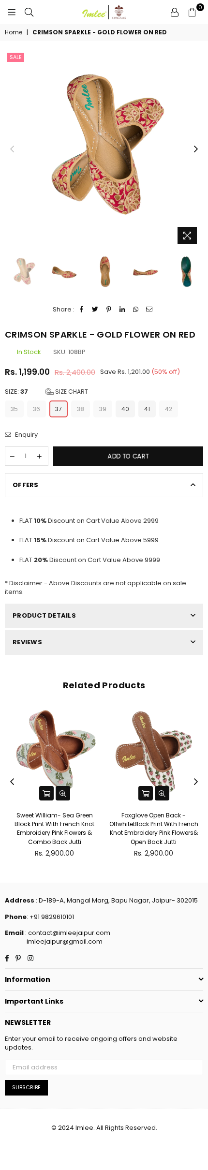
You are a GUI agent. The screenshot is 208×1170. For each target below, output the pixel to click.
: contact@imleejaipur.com (67, 932)
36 (36, 409)
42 (168, 409)
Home (13, 32)
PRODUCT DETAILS (44, 615)
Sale (16, 57)
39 (102, 409)
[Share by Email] (149, 309)
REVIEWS (27, 642)
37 (58, 409)
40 (125, 409)
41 (147, 409)
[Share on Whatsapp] (136, 309)
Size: (46, 391)
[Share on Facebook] (82, 309)
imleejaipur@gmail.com (65, 941)
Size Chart (71, 391)
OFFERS (26, 484)
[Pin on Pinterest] (109, 309)
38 (80, 409)
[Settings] (174, 12)
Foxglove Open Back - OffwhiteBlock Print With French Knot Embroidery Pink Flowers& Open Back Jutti (153, 828)
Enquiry (26, 434)
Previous (12, 149)
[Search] (29, 12)
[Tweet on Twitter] (95, 309)
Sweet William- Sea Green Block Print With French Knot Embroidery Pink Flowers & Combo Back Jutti (54, 828)
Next (196, 149)
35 (14, 409)
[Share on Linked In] (122, 309)
